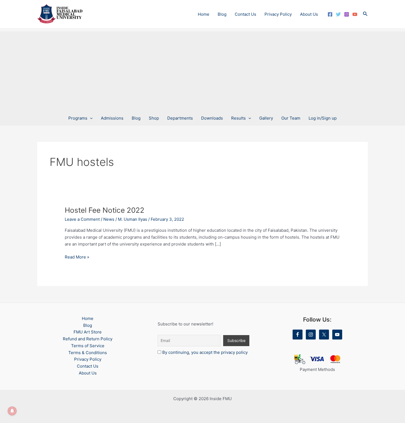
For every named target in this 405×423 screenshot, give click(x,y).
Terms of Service (87, 345)
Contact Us (245, 14)
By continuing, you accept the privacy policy (205, 352)
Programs (77, 118)
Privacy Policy (278, 14)
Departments (180, 118)
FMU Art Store (88, 332)
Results (238, 118)
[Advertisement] (202, 70)
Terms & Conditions (87, 352)
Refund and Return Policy (87, 338)
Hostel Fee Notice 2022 (104, 210)
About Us (309, 14)
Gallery (266, 118)
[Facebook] (330, 14)
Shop (154, 118)
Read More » (77, 257)
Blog (222, 14)
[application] (90, 118)
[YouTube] (354, 14)
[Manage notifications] (12, 410)
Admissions (112, 118)
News (108, 219)
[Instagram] (346, 14)
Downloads (212, 118)
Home (203, 14)
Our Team (290, 118)
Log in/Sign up (323, 118)
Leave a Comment (82, 219)
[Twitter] (338, 14)
